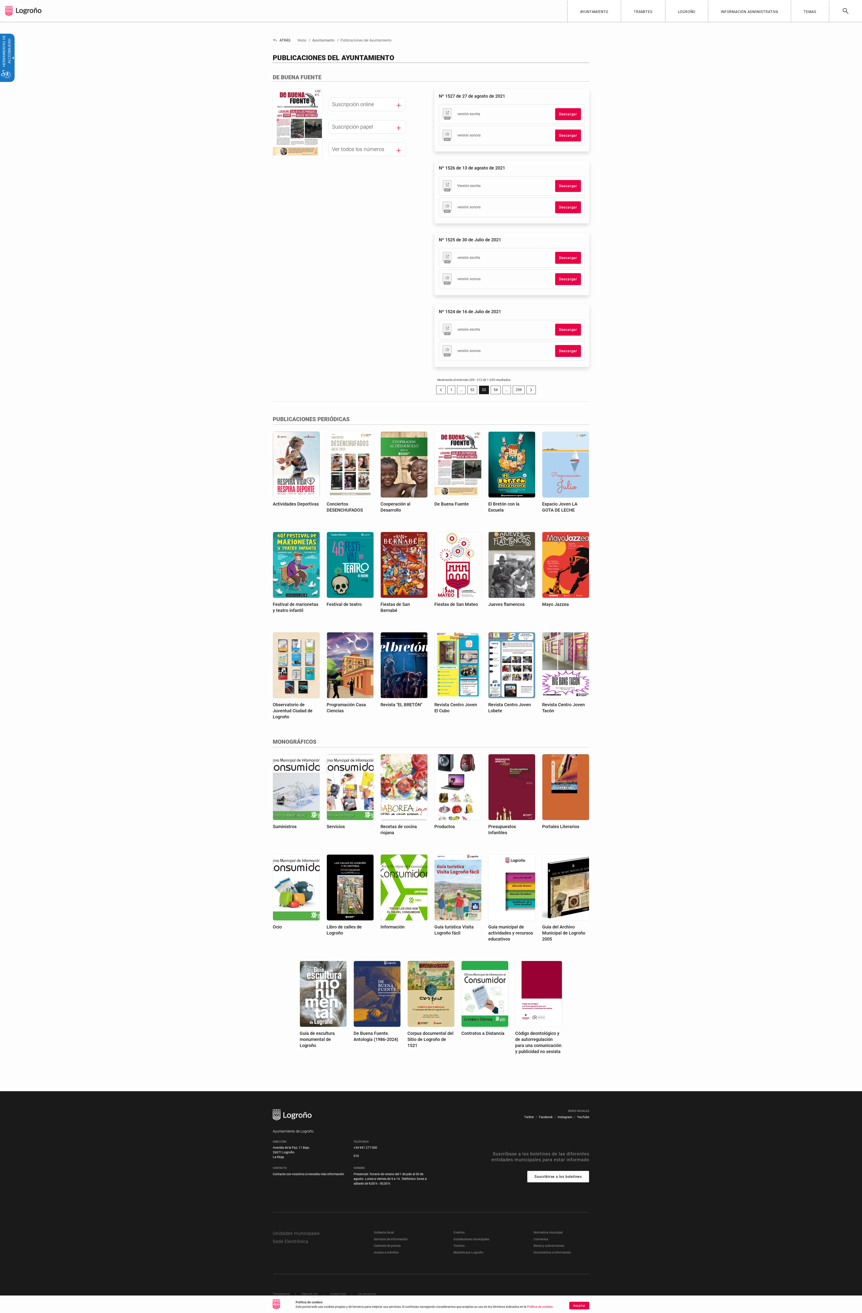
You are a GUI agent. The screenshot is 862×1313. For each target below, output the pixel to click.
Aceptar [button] (579, 1305)
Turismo (459, 1245)
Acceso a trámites (386, 1252)
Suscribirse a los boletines (558, 1176)
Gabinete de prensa (387, 1245)
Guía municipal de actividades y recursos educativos (510, 933)
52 (473, 391)
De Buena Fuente (451, 504)
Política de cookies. (540, 1307)
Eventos (459, 1232)
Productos (444, 826)
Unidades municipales (296, 1233)
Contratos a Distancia (482, 1033)
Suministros (285, 826)
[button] (461, 390)
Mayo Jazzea (555, 604)
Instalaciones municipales (471, 1239)
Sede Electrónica (290, 1241)
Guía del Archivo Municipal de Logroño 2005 (563, 933)
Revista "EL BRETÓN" (401, 704)
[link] (845, 11)
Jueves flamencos (506, 604)
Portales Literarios (560, 826)
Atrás (281, 40)
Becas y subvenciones (549, 1245)
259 (520, 391)
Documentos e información (552, 1252)
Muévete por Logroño (468, 1252)
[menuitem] (594, 11)
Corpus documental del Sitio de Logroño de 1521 (430, 1039)
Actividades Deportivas (296, 504)
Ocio (277, 927)
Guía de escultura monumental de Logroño (317, 1039)
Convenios (541, 1239)
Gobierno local (384, 1232)
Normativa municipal (548, 1232)
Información (392, 927)
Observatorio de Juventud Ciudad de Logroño (292, 710)
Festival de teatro (344, 604)
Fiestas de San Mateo (456, 604)
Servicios (336, 826)
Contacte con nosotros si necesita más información (308, 1174)
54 (497, 391)
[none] (9, 11)
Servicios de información (391, 1239)
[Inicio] (29, 11)
